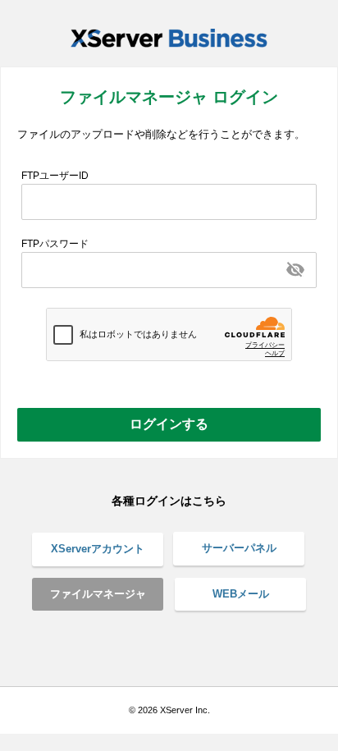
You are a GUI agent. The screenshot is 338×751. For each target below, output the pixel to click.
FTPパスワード (55, 244)
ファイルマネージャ (98, 594)
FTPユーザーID (55, 175)
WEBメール (240, 594)
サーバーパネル (239, 548)
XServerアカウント (97, 549)
